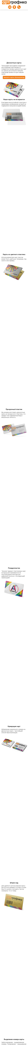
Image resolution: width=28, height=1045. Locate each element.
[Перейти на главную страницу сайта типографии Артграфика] (14, 3)
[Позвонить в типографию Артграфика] (19, 7)
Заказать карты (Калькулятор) (14, 77)
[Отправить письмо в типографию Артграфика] (9, 7)
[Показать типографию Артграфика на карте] (14, 7)
